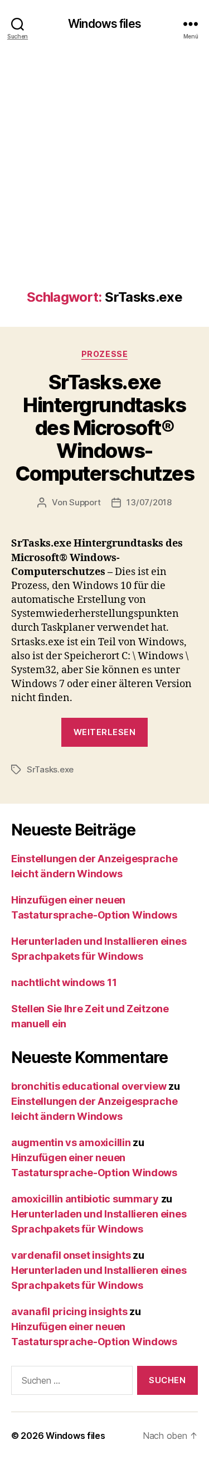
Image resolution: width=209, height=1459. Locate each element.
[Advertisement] (104, 179)
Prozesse (104, 354)
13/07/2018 (149, 502)
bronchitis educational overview (89, 1086)
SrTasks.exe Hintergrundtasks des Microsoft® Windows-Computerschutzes (104, 428)
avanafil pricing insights (69, 1311)
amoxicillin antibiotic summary (85, 1199)
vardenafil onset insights (70, 1255)
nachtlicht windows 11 (63, 982)
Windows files (104, 24)
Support (84, 502)
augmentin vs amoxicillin (71, 1142)
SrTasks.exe (50, 769)
